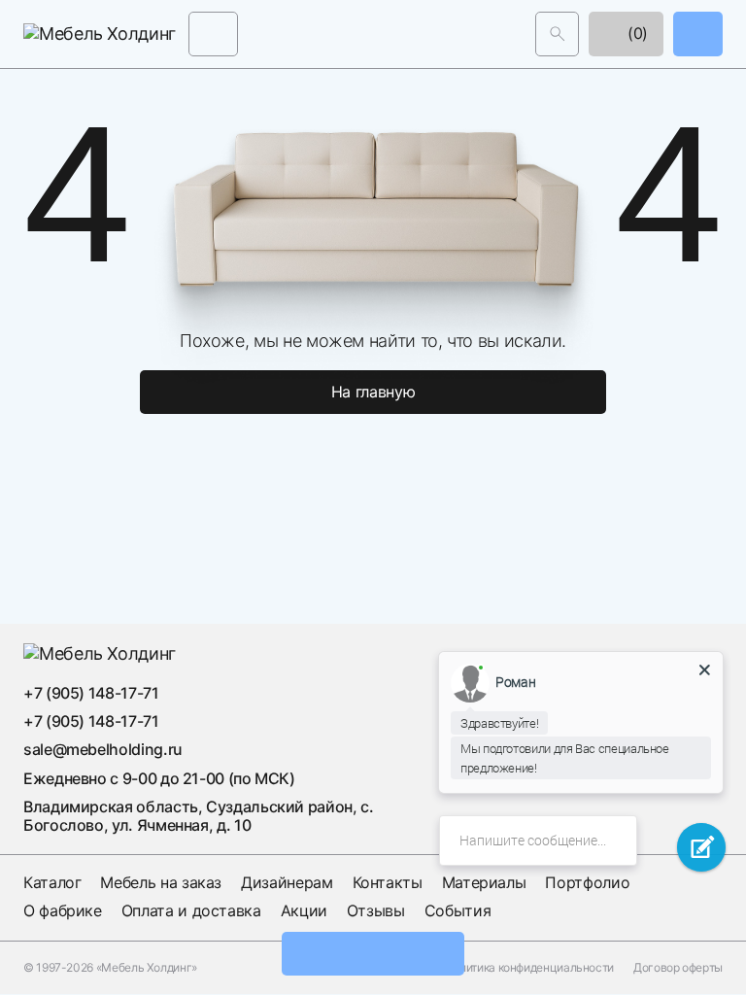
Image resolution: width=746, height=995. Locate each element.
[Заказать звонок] (698, 33)
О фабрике (62, 910)
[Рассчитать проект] (373, 954)
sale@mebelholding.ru (103, 749)
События (457, 910)
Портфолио (587, 882)
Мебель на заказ (160, 882)
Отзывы (376, 910)
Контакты (388, 882)
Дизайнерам (286, 882)
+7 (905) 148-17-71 (91, 693)
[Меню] (213, 33)
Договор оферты (678, 968)
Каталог (52, 882)
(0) (635, 33)
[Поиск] (557, 33)
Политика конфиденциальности (529, 968)
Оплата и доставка (191, 910)
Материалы (484, 882)
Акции (304, 910)
